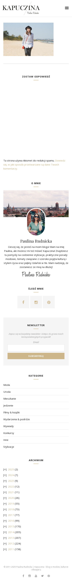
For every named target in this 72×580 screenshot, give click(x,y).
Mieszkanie (9, 398)
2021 (11, 492)
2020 (11, 498)
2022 (11, 486)
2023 (11, 480)
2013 (11, 537)
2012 (11, 543)
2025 (11, 469)
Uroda (7, 391)
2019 (11, 503)
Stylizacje (8, 446)
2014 (11, 532)
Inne (5, 439)
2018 (11, 509)
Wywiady (8, 426)
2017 (11, 515)
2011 (11, 549)
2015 (11, 526)
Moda (6, 384)
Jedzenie (8, 405)
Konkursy (8, 433)
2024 (11, 475)
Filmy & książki (11, 412)
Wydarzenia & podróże (16, 419)
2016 (11, 520)
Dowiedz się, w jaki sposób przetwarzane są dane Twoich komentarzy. (34, 164)
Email (36, 342)
